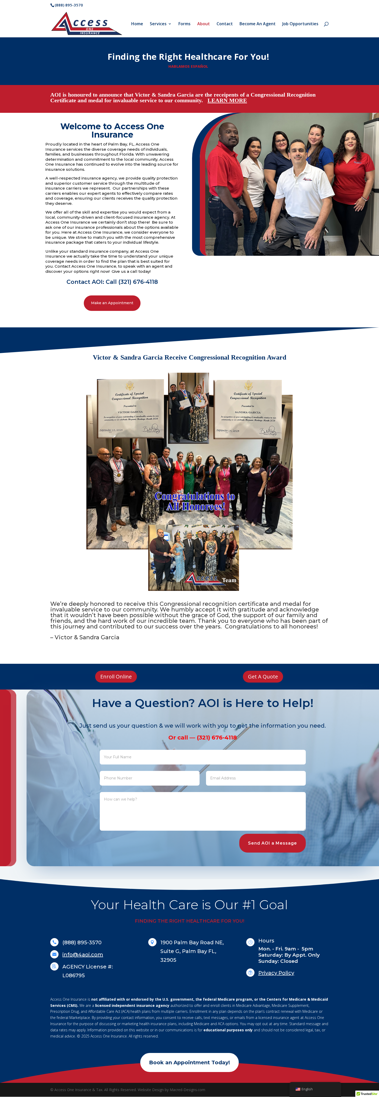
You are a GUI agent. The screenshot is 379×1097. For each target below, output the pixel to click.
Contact (225, 24)
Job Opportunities (300, 24)
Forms (184, 24)
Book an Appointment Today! (189, 1062)
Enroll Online (116, 676)
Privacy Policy (276, 973)
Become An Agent (258, 24)
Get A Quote (263, 676)
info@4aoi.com (82, 954)
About (203, 24)
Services (158, 24)
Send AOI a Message (272, 843)
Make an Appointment (112, 303)
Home (137, 24)
